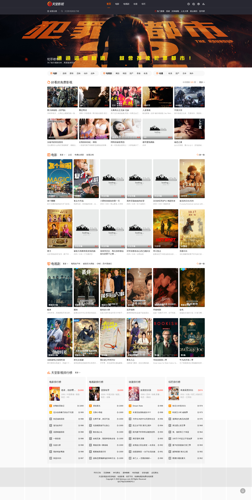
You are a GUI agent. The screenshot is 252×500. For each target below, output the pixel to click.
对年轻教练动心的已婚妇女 (138, 251)
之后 (70, 155)
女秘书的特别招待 (55, 142)
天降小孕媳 (97, 412)
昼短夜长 (96, 406)
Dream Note (138, 406)
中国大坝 (178, 110)
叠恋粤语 (83, 110)
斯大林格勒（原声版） (57, 110)
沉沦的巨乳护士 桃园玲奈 (164, 201)
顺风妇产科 (75, 264)
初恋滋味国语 (58, 419)
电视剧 (126, 4)
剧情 (64, 73)
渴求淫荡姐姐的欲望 (135, 201)
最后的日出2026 (187, 201)
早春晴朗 (157, 310)
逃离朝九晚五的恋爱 (180, 419)
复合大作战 (79, 201)
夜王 (49, 251)
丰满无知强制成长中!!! (142, 412)
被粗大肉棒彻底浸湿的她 (84, 251)
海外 (191, 73)
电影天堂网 (55, 4)
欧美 (146, 73)
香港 (138, 73)
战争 (92, 73)
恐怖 (78, 73)
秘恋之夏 (178, 142)
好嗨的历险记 (58, 406)
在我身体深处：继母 (88, 142)
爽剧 (117, 73)
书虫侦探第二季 (160, 360)
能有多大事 (105, 310)
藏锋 (76, 310)
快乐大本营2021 (179, 406)
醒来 (49, 310)
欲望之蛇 (90, 155)
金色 (181, 310)
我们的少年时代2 (107, 360)
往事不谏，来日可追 (101, 419)
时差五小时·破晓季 (180, 412)
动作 (86, 73)
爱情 (71, 73)
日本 (184, 73)
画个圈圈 (51, 201)
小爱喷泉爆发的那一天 (110, 201)
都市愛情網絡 (148, 142)
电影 (117, 4)
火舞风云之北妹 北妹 (120, 110)
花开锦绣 (131, 310)
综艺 (144, 4)
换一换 (201, 155)
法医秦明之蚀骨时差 (56, 360)
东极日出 (183, 251)
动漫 (135, 4)
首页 (109, 4)
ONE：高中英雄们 (104, 264)
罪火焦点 (157, 251)
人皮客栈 (146, 110)
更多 (202, 82)
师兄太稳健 (79, 360)
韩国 (124, 73)
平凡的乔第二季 (186, 360)
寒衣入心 (131, 360)
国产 (131, 73)
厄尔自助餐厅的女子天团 (63, 412)
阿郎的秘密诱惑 (118, 142)
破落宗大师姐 (88, 264)
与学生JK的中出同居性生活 (144, 419)
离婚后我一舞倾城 (100, 445)
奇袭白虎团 (79, 155)
